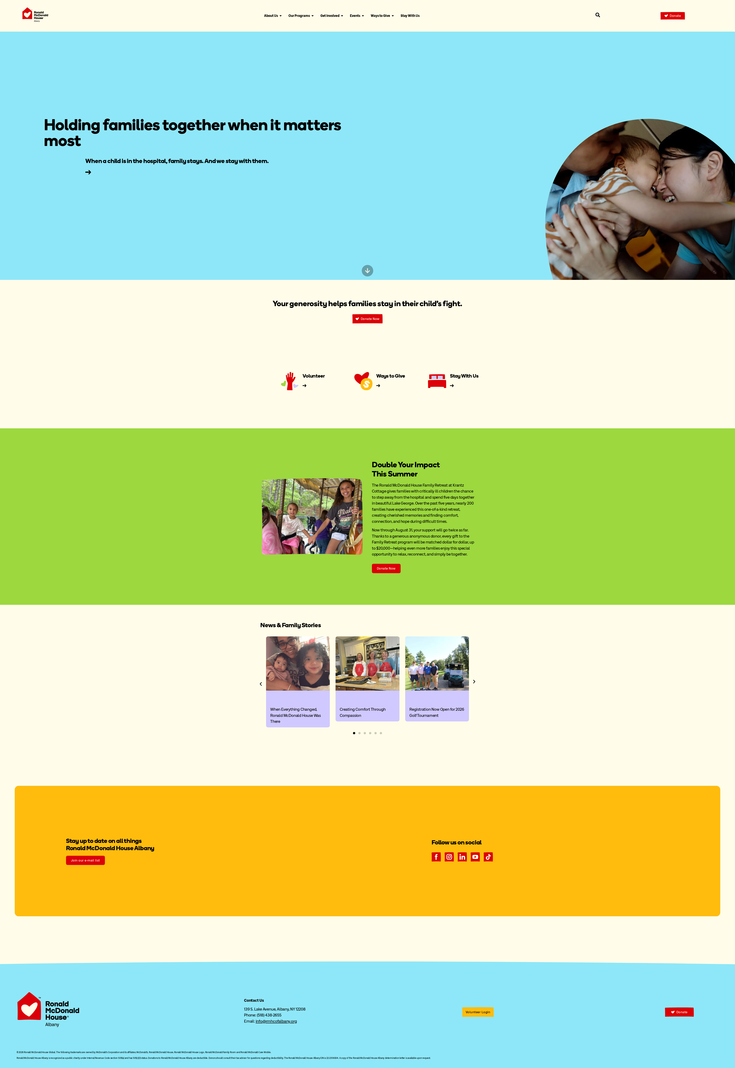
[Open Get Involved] (342, 16)
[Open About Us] (280, 16)
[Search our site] (597, 15)
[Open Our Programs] (312, 16)
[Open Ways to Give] (392, 16)
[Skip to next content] (367, 270)
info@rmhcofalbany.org (276, 1021)
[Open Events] (363, 16)
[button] (260, 684)
